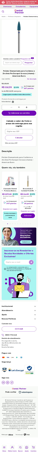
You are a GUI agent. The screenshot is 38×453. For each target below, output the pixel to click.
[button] (11, 107)
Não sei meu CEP (11, 143)
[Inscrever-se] (31, 262)
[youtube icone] (3, 382)
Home (4, 16)
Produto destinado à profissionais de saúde (10, 215)
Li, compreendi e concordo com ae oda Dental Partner (19, 269)
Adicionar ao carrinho (20, 113)
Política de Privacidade (14, 269)
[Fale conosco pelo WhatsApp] (26, 447)
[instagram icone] (7, 382)
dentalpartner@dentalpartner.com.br (15, 428)
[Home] (19, 11)
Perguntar (29, 62)
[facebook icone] (12, 382)
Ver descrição (31, 79)
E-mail (20, 329)
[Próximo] (36, 190)
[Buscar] (3, 11)
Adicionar (28, 215)
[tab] (7, 6)
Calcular (19, 138)
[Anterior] (2, 190)
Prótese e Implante (14, 16)
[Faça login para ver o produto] (10, 181)
